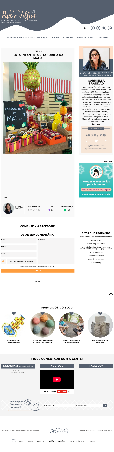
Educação (43, 38)
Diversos (103, 38)
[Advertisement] (37, 173)
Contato (92, 441)
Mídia (51, 441)
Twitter (34, 210)
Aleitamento (96, 240)
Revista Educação (96, 256)
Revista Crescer (96, 252)
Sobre (30, 441)
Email (39, 210)
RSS (110, 28)
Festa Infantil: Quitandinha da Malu (37, 56)
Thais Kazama (90, 431)
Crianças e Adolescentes (20, 38)
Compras (68, 38)
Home (21, 441)
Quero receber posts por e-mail (22, 261)
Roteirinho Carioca (96, 259)
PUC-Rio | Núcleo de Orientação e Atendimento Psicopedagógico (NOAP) (96, 248)
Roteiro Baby (96, 263)
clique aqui (51, 266)
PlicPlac (110, 431)
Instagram (98, 28)
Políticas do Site (77, 441)
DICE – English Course (96, 244)
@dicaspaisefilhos (26, 366)
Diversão (56, 38)
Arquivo (61, 441)
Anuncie (40, 441)
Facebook (93, 28)
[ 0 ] (52, 210)
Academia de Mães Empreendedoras (96, 237)
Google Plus (31, 210)
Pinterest (36, 210)
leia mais (96, 124)
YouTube (104, 28)
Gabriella (18, 209)
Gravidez (81, 38)
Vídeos (92, 38)
